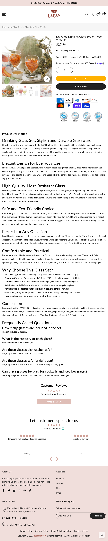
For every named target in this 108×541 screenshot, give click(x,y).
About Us (60, 478)
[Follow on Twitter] (8, 490)
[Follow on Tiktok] (30, 490)
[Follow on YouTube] (24, 490)
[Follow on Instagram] (14, 490)
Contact (59, 483)
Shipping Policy (41, 531)
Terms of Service (81, 531)
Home (4, 27)
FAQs (58, 493)
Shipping (64, 50)
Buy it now (81, 86)
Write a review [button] (54, 401)
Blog (58, 488)
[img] (54, 425)
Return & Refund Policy (61, 531)
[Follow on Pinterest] (19, 490)
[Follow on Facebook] (3, 490)
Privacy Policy (26, 531)
